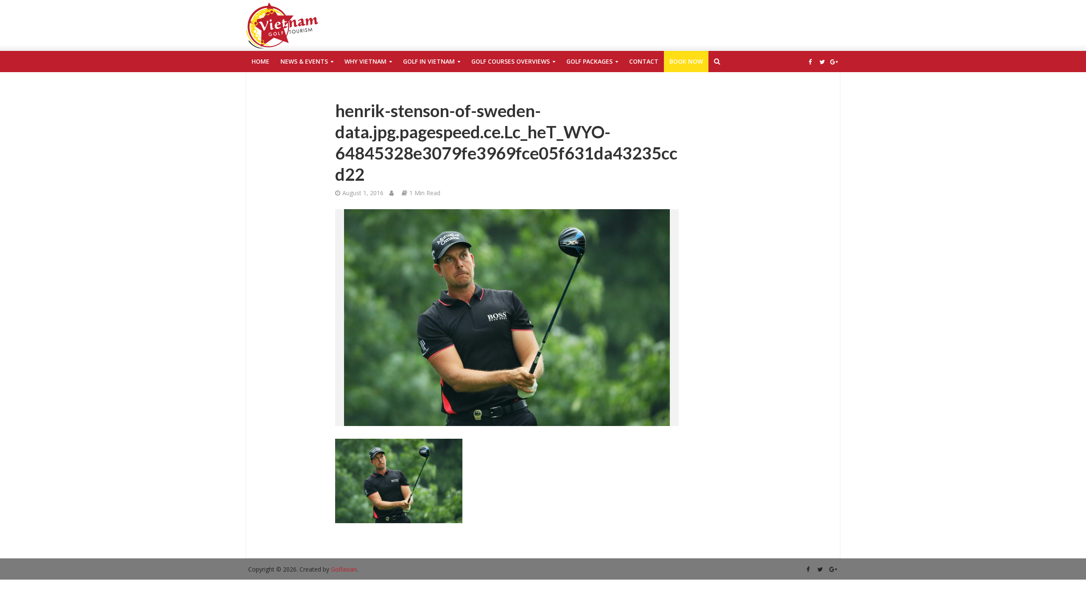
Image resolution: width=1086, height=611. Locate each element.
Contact (643, 61)
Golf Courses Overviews (510, 61)
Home (260, 61)
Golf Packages (589, 61)
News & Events (304, 61)
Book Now (686, 61)
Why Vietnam (365, 61)
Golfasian (344, 569)
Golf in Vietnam (429, 61)
